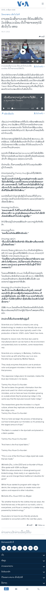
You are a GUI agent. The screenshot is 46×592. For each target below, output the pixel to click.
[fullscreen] (42, 61)
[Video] (16, 589)
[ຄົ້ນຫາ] (38, 589)
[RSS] (25, 548)
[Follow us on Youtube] (9, 548)
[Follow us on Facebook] (3, 548)
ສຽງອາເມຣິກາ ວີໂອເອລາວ (14, 100)
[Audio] (27, 589)
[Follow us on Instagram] (14, 548)
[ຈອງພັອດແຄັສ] (35, 548)
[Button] (42, 36)
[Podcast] (30, 548)
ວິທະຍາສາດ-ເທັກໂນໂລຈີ (10, 14)
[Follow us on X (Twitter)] (19, 548)
